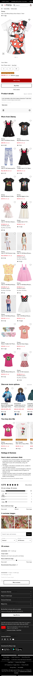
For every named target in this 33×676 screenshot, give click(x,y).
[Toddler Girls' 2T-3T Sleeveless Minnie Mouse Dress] (24, 210)
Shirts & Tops (14, 8)
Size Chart (14, 65)
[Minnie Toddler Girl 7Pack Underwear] (8, 332)
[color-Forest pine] (29, 414)
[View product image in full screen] (3, 54)
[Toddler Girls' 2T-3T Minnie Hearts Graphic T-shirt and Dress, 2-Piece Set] (24, 156)
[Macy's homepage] (1, 8)
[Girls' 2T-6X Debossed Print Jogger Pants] (8, 156)
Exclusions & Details (11, 630)
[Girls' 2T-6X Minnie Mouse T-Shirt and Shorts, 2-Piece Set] (8, 273)
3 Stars (3, 496)
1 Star (3, 501)
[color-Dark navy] (31, 414)
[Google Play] (17, 649)
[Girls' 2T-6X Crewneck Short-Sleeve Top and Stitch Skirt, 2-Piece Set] (24, 360)
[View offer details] (16, 110)
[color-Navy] (15, 414)
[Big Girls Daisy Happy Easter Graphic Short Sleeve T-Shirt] (24, 332)
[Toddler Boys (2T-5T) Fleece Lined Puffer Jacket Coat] (20, 394)
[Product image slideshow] (16, 39)
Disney (3, 11)
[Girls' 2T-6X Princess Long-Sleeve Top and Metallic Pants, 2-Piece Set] (8, 241)
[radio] (2, 414)
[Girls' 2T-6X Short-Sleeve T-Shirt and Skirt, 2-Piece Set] (8, 210)
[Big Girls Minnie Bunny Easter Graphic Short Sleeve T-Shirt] (8, 430)
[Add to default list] (15, 121)
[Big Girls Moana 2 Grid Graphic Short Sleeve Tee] (24, 128)
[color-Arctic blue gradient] (2, 414)
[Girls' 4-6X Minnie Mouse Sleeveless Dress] (24, 304)
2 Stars (3, 499)
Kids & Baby (6, 8)
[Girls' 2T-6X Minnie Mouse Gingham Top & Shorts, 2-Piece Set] (24, 241)
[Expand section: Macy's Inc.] (16, 604)
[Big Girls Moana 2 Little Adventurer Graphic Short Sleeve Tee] (8, 184)
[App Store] (5, 649)
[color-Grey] (5, 414)
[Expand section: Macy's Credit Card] (16, 596)
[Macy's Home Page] (8, 5)
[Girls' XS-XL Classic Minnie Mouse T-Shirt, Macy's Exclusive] (23, 430)
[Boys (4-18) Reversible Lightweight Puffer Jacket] (7, 394)
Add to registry (16, 89)
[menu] (2, 5)
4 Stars (3, 493)
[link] (8, 142)
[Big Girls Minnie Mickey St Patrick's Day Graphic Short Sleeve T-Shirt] (8, 360)
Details (17, 75)
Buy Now (16, 85)
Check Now (18, 630)
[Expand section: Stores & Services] (16, 600)
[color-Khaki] (20, 414)
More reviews (16, 582)
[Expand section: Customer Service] (16, 592)
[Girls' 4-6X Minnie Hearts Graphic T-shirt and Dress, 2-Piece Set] (8, 128)
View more (4, 104)
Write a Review (28, 484)
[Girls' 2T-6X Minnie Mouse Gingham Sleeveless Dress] (24, 273)
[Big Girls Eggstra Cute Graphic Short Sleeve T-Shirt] (24, 184)
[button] (16, 39)
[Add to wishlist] (29, 20)
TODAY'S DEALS (5, 1)
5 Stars (3, 490)
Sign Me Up (16, 615)
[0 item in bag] (31, 5)
